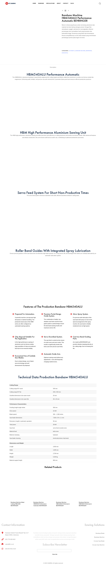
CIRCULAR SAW (50, 3)
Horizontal (65, 52)
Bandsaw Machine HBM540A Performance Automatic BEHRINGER (40, 504)
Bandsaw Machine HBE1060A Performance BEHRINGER (63, 504)
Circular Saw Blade (99, 541)
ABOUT (59, 3)
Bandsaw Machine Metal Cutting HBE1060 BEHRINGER (17, 504)
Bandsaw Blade (100, 533)
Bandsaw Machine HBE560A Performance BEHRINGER (85, 504)
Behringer (89, 50)
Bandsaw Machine (80, 50)
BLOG (72, 3)
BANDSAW (41, 3)
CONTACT (65, 3)
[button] (99, 3)
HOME (34, 3)
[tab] (53, 67)
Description (53, 67)
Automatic (72, 50)
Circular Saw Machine (98, 545)
